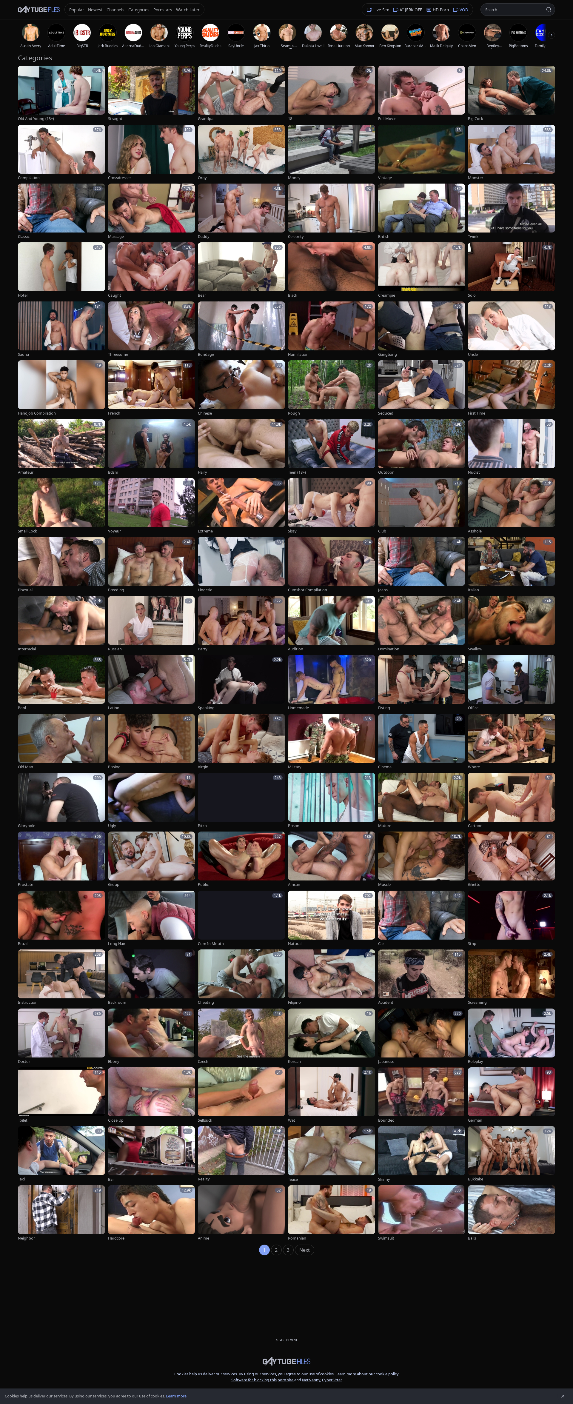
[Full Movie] (421, 93)
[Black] (331, 270)
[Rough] (331, 388)
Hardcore (116, 1238)
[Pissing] (151, 742)
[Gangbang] (421, 329)
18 (290, 118)
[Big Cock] (511, 93)
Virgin (203, 767)
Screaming (477, 1002)
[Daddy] (241, 211)
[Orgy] (241, 153)
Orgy (202, 178)
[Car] (421, 918)
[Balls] (511, 1213)
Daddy (204, 236)
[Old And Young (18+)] (61, 93)
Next (304, 1250)
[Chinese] (241, 388)
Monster (475, 178)
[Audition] (331, 624)
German (475, 1120)
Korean (294, 1061)
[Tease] (331, 1154)
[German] (511, 1095)
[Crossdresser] (151, 153)
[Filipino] (331, 977)
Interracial (27, 649)
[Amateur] (61, 447)
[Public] (241, 859)
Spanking (206, 708)
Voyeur (114, 531)
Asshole (475, 531)
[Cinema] (421, 742)
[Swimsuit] (421, 1213)
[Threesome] (151, 329)
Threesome (118, 354)
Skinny (384, 1179)
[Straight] (151, 93)
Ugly (112, 825)
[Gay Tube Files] (39, 9)
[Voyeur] (151, 506)
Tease (293, 1179)
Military (294, 767)
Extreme (205, 531)
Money (294, 178)
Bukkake (475, 1179)
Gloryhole (26, 825)
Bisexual (25, 590)
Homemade (298, 708)
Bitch (202, 825)
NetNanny (311, 1380)
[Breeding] (151, 565)
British (383, 236)
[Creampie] (421, 270)
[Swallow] (511, 624)
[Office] (511, 683)
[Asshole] (511, 506)
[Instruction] (61, 977)
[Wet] (331, 1095)
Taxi (21, 1179)
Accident (385, 1002)
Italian (473, 590)
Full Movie (387, 118)
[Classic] (61, 211)
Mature (384, 825)
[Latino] (151, 683)
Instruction (28, 1002)
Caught (114, 295)
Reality (204, 1179)
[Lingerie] (241, 565)
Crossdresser (119, 178)
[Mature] (421, 801)
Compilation (29, 178)
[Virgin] (241, 742)
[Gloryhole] (61, 801)
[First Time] (511, 388)
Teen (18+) (297, 472)
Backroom (117, 1002)
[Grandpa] (241, 93)
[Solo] (511, 270)
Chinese (205, 413)
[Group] (151, 859)
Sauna (23, 354)
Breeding (116, 590)
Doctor (24, 1061)
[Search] (549, 10)
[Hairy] (241, 447)
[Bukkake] (511, 1154)
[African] (331, 859)
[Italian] (511, 565)
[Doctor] (61, 1036)
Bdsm (113, 472)
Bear (202, 295)
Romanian (297, 1238)
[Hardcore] (151, 1213)
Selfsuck (205, 1120)
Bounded (386, 1120)
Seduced (385, 413)
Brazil (22, 943)
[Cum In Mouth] (241, 918)
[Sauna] (61, 329)
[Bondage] (241, 329)
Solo (472, 295)
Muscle (384, 884)
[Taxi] (61, 1154)
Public (203, 884)
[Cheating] (241, 977)
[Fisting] (421, 683)
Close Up (116, 1120)
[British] (421, 211)
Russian (115, 649)
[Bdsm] (151, 447)
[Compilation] (61, 153)
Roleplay (475, 1061)
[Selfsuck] (241, 1095)
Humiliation (298, 354)
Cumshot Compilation (307, 590)
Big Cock (475, 118)
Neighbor (26, 1238)
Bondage (206, 354)
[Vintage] (421, 153)
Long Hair (116, 943)
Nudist (474, 472)
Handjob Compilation (37, 413)
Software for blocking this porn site (262, 1380)
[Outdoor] (421, 447)
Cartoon (475, 825)
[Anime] (241, 1213)
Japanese (386, 1061)
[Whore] (511, 742)
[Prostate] (61, 859)
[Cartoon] (511, 801)
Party (202, 649)
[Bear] (241, 270)
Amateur (25, 472)
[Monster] (511, 153)
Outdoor (386, 472)
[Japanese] (421, 1036)
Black (292, 295)
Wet (291, 1120)
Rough (294, 413)
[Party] (241, 624)
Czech (203, 1061)
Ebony (113, 1061)
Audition (295, 649)
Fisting (384, 708)
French (114, 413)
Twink (473, 236)
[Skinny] (421, 1154)
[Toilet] (61, 1095)
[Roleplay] (511, 1036)
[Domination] (421, 624)
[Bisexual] (61, 565)
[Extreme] (241, 506)
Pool (22, 708)
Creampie (386, 295)
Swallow (475, 649)
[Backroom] (151, 977)
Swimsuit (386, 1238)
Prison (293, 825)
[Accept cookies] (562, 1396)
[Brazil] (61, 918)
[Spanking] (241, 683)
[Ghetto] (511, 859)
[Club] (421, 506)
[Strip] (511, 918)
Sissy (292, 531)
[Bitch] (241, 801)
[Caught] (151, 270)
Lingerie (205, 590)
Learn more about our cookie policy (367, 1374)
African (294, 884)
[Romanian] (331, 1213)
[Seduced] (421, 388)
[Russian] (151, 624)
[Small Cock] (61, 506)
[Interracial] (61, 624)
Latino (113, 708)
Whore (474, 767)
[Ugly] (151, 801)
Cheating (206, 1002)
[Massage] (151, 211)
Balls (472, 1238)
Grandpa (205, 118)
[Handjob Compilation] (61, 388)
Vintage (385, 178)
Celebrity (296, 236)
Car (381, 943)
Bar (111, 1179)
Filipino (294, 1002)
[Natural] (331, 918)
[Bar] (151, 1154)
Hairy (202, 472)
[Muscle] (421, 859)
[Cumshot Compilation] (331, 565)
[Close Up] (151, 1095)
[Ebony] (151, 1036)
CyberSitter (332, 1380)
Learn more (176, 1396)
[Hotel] (61, 270)
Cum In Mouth (211, 943)
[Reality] (241, 1154)
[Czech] (241, 1036)
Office (473, 708)
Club (382, 531)
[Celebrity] (331, 211)
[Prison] (331, 801)
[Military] (331, 742)
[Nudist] (511, 447)
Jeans (383, 590)
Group (113, 884)
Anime (203, 1238)
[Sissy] (331, 506)
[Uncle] (511, 329)
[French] (151, 388)
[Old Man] (61, 742)
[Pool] (61, 683)
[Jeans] (421, 565)
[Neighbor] (61, 1213)
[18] (331, 93)
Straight (115, 118)
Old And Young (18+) (36, 118)
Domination (388, 649)
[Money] (331, 153)
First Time (476, 413)
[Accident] (421, 977)
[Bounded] (421, 1095)
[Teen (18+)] (331, 447)
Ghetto (474, 884)
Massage (116, 236)
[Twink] (511, 211)
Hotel (22, 295)
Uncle (473, 354)
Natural (294, 943)
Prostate (25, 884)
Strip (472, 943)
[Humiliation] (331, 329)
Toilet (22, 1120)
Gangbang (387, 354)
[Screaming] (511, 977)
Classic (24, 236)
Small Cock (27, 531)
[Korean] (331, 1036)
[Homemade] (331, 683)
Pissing (114, 767)
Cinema (385, 767)
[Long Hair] (151, 918)
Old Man (25, 767)
